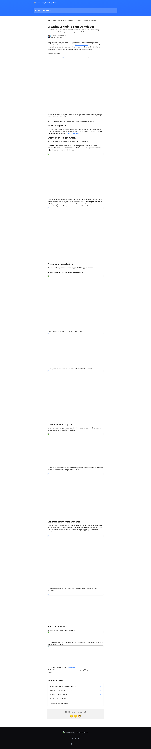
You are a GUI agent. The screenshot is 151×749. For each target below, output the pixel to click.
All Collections (52, 20)
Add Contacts (62, 20)
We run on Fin (76, 744)
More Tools (71, 20)
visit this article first (73, 133)
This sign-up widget (81, 45)
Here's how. (71, 668)
